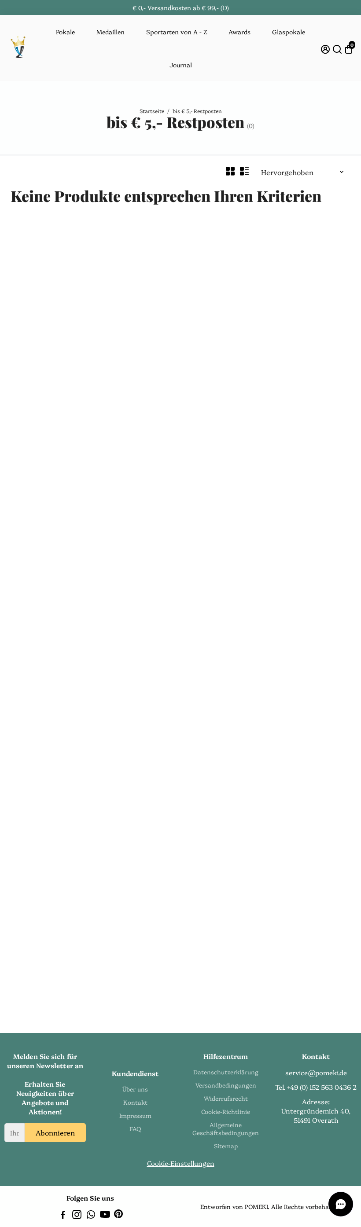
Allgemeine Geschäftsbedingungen (225, 1128)
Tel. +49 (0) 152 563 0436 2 (316, 1086)
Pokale (65, 31)
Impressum (135, 1115)
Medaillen (110, 31)
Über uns (135, 1089)
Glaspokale (288, 31)
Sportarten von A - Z (176, 31)
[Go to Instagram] (76, 1215)
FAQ (135, 1128)
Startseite (152, 110)
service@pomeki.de (316, 1072)
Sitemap (226, 1146)
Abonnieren (55, 1132)
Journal (180, 64)
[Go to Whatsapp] (91, 1215)
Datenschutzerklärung (225, 1072)
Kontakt (135, 1102)
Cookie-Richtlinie (225, 1111)
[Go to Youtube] (105, 1215)
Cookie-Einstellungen (180, 1163)
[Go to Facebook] (63, 1215)
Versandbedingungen (225, 1085)
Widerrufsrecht (226, 1098)
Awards (239, 31)
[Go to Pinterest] (118, 1215)
